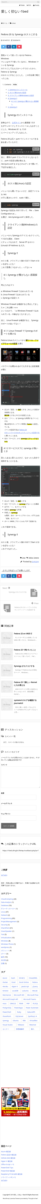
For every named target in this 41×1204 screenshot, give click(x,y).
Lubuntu (25, 991)
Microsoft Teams (29, 999)
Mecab (34, 991)
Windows (4, 941)
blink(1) (22, 978)
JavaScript (25, 986)
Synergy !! (12, 98)
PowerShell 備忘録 (8, 1171)
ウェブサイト (6, 814)
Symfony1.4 (32, 1016)
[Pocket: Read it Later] (19, 47)
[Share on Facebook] (8, 47)
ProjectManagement (9, 921)
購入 (32, 1029)
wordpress (5, 947)
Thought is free (32, 1198)
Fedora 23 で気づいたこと (25, 650)
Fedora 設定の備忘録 (8, 1155)
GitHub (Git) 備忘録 (8, 1158)
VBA (24, 1020)
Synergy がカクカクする (24, 666)
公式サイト (16, 122)
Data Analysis (6, 902)
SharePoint (5, 928)
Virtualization (6, 937)
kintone (5, 991)
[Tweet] (3, 47)
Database (4, 905)
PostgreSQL (7, 1008)
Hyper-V (15, 986)
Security (4, 925)
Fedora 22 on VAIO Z (23, 633)
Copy (37, 149)
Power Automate (32, 1008)
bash (13, 978)
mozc (5, 1003)
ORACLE (13, 1003)
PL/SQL (35, 1003)
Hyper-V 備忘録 (6, 1161)
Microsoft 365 (19, 995)
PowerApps (18, 1008)
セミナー (6, 1029)
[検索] (38, 2)
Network (4, 915)
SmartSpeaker (6, 931)
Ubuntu (16, 1020)
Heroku (5, 986)
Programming (6, 918)
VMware (21, 1025)
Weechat (32, 1025)
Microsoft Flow (32, 995)
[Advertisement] (12, 1059)
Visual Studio (8, 1025)
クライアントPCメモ (8, 1177)
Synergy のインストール (17, 90)
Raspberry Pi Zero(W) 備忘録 (11, 1174)
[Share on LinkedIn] (14, 47)
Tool (2, 934)
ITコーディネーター (8, 909)
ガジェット (5, 950)
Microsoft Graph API (10, 999)
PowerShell (7, 1012)
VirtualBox (33, 1020)
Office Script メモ (7, 1164)
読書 (2, 963)
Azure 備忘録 (6, 1151)
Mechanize (7, 995)
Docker (5, 982)
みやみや (35, 561)
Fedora (31, 558)
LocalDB (15, 991)
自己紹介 (4, 875)
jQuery (35, 986)
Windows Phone (7, 944)
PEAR (21, 1003)
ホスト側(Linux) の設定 (17, 92)
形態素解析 (20, 1029)
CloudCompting (7, 899)
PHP (28, 1003)
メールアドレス (6, 803)
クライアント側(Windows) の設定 (21, 95)
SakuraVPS (31, 1012)
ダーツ (3, 954)
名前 (2, 793)
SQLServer (19, 1016)
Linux (23, 558)
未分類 (3, 960)
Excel (13, 982)
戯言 (2, 957)
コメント (4, 765)
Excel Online (24, 982)
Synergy (36, 558)
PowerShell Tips (7, 1168)
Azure (5, 978)
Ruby (19, 1012)
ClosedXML (33, 978)
